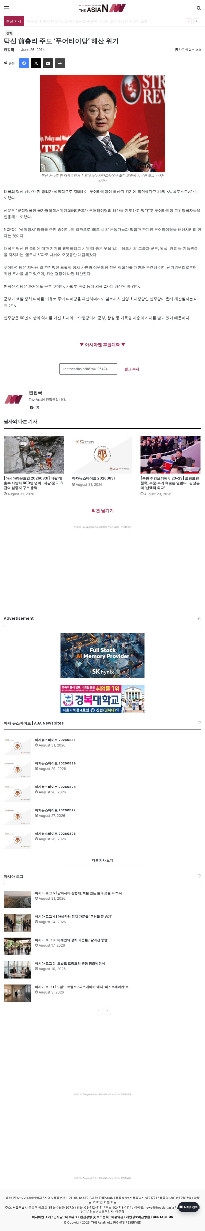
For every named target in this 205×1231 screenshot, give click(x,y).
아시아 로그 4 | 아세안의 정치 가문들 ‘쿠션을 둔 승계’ (73, 916)
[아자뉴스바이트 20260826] (17, 840)
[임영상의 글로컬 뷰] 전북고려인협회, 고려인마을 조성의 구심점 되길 (80, 21)
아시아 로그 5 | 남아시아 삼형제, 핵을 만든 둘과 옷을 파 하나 (78, 893)
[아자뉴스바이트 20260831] (102, 455)
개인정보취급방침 (138, 1217)
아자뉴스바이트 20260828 (55, 786)
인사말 (58, 1217)
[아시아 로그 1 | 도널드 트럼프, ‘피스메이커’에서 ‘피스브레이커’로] (17, 993)
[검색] (198, 9)
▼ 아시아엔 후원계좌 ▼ (103, 344)
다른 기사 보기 (102, 860)
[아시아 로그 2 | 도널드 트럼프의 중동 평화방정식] (17, 970)
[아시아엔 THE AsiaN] (102, 7)
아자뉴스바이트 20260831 (93, 478)
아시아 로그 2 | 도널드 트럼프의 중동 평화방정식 (70, 963)
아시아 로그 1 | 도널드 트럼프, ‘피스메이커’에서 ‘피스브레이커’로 (81, 987)
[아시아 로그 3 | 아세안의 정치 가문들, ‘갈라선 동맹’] (17, 946)
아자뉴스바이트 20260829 (55, 763)
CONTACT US (163, 1217)
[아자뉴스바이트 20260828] (17, 793)
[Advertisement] (102, 566)
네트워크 (71, 1217)
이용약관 (117, 1217)
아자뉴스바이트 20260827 (55, 810)
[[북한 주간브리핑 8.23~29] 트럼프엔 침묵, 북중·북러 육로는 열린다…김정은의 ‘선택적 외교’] (170, 455)
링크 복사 (131, 369)
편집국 (9, 49)
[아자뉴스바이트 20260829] (17, 769)
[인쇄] (60, 63)
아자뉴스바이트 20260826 (55, 833)
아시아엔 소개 (41, 1217)
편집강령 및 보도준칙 (94, 1217)
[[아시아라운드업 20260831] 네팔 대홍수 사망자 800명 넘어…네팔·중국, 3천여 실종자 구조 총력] (34, 455)
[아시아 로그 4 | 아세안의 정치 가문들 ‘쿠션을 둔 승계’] (17, 923)
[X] (36, 63)
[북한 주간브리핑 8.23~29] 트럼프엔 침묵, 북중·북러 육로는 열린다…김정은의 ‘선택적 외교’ (170, 483)
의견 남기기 (103, 510)
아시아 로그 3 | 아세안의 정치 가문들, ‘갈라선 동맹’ (71, 940)
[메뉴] (6, 9)
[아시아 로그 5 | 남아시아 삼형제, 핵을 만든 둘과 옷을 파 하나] (17, 899)
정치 (9, 33)
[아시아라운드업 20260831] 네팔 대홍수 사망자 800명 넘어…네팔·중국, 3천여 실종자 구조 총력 (33, 483)
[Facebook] (24, 63)
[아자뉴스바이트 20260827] (17, 816)
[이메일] (48, 63)
